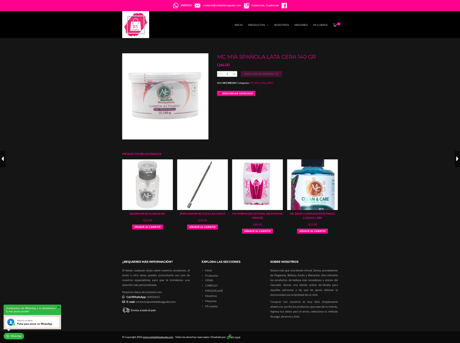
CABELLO (211, 285)
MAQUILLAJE (214, 290)
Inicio (239, 25)
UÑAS (270, 82)
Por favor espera (259, 74)
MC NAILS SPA (258, 82)
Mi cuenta (320, 25)
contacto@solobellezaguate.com (156, 301)
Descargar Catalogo (237, 93)
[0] (334, 25)
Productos (256, 25)
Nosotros (281, 25)
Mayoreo (301, 25)
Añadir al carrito (147, 227)
